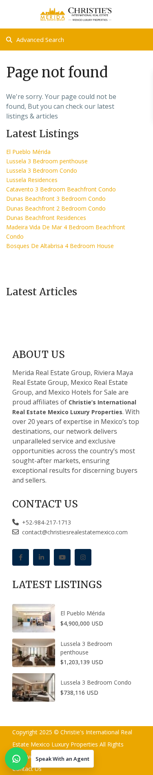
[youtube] (62, 557)
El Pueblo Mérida (28, 152)
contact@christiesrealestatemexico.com (75, 532)
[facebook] (20, 557)
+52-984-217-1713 (45, 522)
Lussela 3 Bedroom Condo (41, 170)
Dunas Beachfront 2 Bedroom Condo (56, 208)
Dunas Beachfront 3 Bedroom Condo (56, 198)
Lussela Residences (32, 180)
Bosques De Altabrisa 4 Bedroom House (60, 246)
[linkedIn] (41, 557)
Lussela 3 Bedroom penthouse (47, 161)
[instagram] (83, 557)
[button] (49, 758)
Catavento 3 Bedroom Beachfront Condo (61, 189)
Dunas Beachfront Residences (46, 218)
